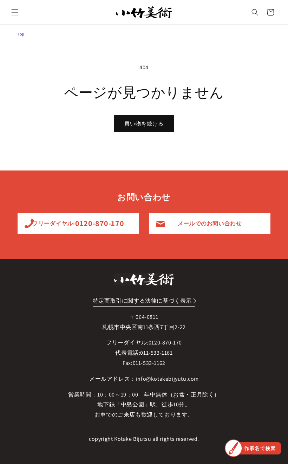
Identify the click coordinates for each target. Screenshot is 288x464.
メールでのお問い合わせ (210, 223)
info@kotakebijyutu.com (167, 378)
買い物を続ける (144, 123)
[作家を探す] (253, 448)
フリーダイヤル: (78, 223)
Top (21, 34)
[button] (14, 12)
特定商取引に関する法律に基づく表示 (142, 300)
